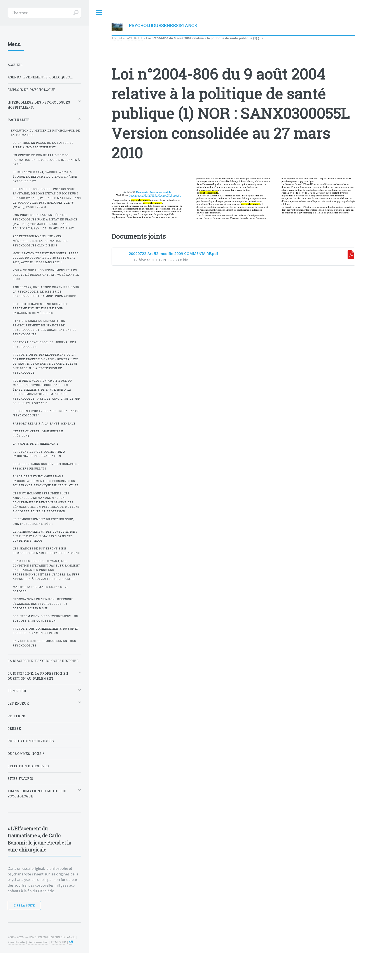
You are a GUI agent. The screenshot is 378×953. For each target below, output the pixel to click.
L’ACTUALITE (134, 38)
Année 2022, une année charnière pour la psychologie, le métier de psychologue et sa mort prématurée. (46, 291)
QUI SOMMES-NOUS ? (26, 754)
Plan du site (16, 942)
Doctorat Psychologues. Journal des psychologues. (44, 344)
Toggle (99, 13)
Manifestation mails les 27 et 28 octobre (40, 589)
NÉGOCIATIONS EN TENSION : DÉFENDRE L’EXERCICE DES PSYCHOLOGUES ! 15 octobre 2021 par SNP (43, 603)
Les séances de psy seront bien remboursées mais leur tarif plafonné (46, 551)
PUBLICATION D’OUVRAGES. (31, 741)
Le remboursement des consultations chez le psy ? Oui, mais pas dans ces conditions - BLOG (45, 536)
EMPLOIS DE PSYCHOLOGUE (32, 90)
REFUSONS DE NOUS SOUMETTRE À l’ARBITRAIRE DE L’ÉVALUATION (39, 454)
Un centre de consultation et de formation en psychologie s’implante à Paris (46, 159)
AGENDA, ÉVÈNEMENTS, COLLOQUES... (40, 77)
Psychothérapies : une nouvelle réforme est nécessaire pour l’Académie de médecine (40, 308)
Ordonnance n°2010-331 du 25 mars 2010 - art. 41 (155, 195)
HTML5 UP (58, 942)
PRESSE (14, 728)
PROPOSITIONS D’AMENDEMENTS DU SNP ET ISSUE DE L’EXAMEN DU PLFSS (46, 631)
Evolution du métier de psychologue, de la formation (45, 133)
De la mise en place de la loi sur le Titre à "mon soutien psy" (43, 145)
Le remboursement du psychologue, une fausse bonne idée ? (43, 521)
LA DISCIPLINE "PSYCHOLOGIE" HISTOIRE (43, 661)
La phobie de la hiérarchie (36, 443)
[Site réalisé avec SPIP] (71, 942)
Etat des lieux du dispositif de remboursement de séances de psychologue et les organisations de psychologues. (45, 327)
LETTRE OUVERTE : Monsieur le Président (38, 434)
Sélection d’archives (28, 766)
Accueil (117, 38)
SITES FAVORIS (20, 778)
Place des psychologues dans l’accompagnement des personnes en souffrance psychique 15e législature (46, 481)
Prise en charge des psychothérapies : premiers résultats (46, 466)
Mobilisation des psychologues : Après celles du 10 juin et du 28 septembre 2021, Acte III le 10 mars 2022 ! (46, 257)
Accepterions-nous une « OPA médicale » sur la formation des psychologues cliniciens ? (40, 240)
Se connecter (37, 942)
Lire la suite (24, 905)
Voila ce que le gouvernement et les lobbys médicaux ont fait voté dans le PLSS (46, 274)
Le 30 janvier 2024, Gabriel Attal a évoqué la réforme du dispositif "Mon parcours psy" (45, 176)
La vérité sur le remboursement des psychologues (44, 643)
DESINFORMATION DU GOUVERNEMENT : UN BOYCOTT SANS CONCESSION (45, 618)
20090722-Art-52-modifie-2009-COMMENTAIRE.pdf (173, 253)
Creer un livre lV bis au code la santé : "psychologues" (46, 413)
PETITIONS (17, 716)
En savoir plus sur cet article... (154, 192)
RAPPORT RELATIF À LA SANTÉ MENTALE (44, 423)
